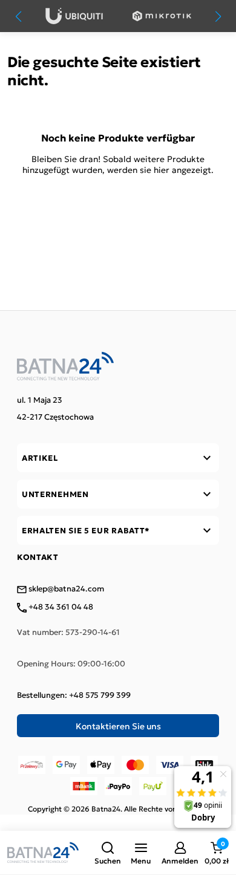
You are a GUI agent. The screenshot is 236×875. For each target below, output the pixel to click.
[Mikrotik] (162, 16)
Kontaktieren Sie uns (118, 725)
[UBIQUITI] (74, 16)
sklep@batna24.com (65, 589)
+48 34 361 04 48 (60, 607)
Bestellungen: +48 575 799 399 (74, 695)
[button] (107, 853)
